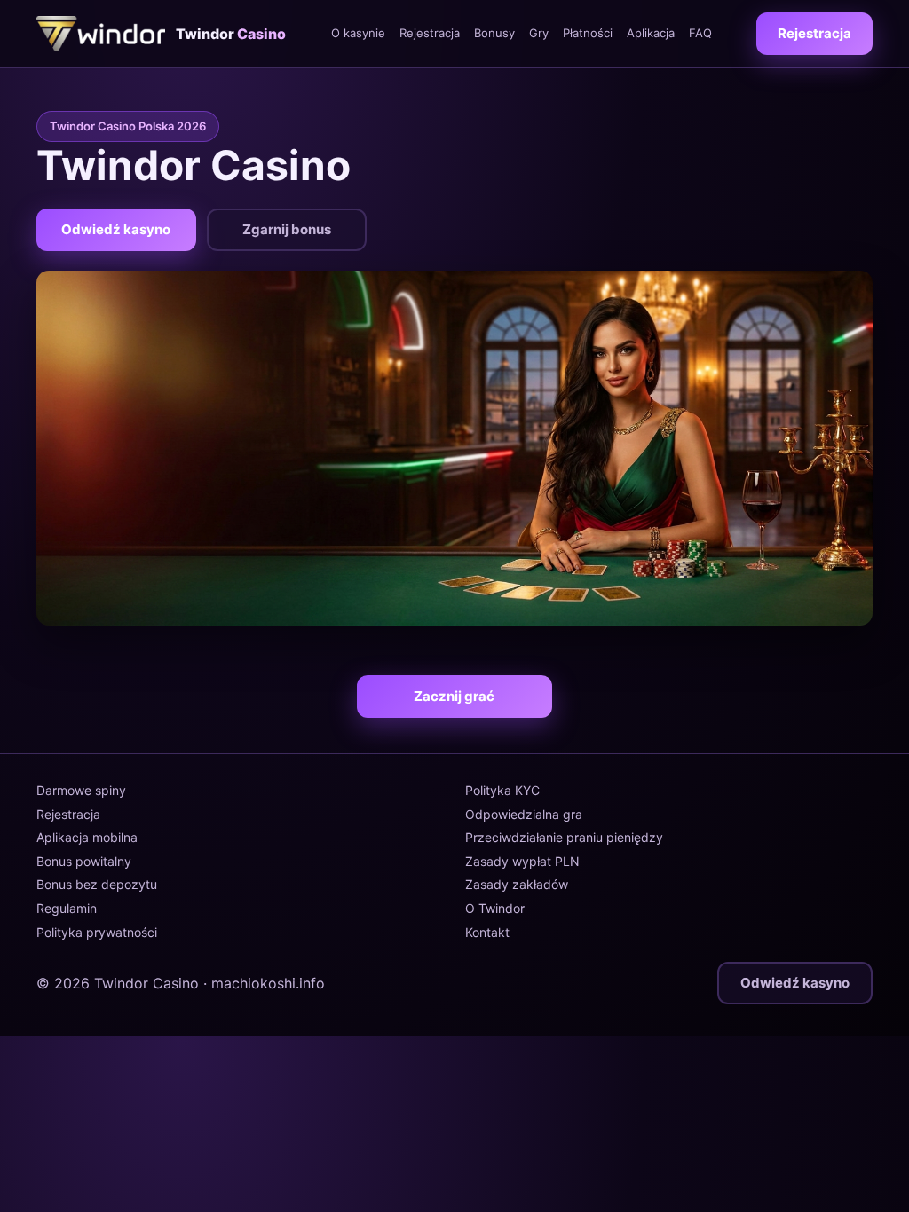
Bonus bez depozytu (96, 884)
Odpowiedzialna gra (523, 814)
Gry (539, 33)
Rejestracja (429, 33)
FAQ (700, 33)
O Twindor (495, 908)
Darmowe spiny (81, 790)
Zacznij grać (454, 696)
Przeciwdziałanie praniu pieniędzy (564, 837)
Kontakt (487, 932)
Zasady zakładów (516, 884)
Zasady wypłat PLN (522, 861)
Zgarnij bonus (286, 229)
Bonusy (494, 33)
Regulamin (66, 908)
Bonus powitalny (83, 861)
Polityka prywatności (96, 932)
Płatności (588, 33)
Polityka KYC (502, 790)
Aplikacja (651, 33)
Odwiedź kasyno (115, 229)
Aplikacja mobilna (87, 837)
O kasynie (358, 33)
